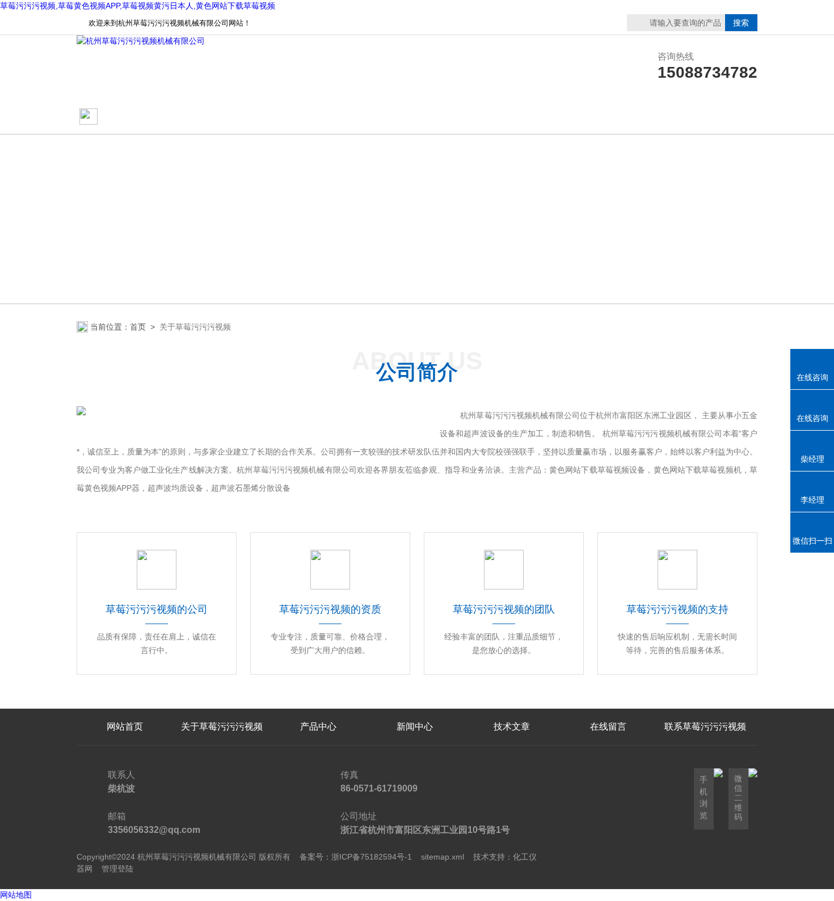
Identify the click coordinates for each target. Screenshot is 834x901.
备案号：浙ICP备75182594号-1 (356, 856)
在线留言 (705, 117)
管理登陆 (117, 868)
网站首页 (120, 117)
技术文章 (512, 117)
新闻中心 (415, 726)
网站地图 (16, 894)
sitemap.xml (442, 856)
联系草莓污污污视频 (608, 117)
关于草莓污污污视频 (222, 117)
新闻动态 (415, 117)
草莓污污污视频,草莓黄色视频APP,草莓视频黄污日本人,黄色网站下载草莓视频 (137, 5)
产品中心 (318, 117)
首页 (138, 326)
